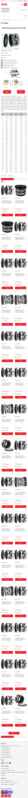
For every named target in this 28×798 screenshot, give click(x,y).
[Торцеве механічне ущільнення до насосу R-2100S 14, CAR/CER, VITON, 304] (7, 445)
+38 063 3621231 (5, 8)
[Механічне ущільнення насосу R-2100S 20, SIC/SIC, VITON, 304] (20, 409)
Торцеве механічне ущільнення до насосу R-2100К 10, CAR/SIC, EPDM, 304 (7, 603)
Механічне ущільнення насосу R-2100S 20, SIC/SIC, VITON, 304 (20, 420)
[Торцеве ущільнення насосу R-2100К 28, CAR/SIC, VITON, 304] (7, 409)
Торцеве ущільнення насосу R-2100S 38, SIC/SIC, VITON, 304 (6, 639)
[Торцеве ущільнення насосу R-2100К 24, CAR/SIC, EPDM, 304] (20, 299)
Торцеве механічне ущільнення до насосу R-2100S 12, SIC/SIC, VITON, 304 (20, 639)
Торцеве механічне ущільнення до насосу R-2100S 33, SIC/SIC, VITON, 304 (20, 238)
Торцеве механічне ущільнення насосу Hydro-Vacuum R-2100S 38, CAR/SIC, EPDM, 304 (7, 347)
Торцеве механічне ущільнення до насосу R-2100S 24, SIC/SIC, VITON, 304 (7, 566)
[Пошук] (25, 15)
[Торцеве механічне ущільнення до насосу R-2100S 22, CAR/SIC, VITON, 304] (7, 664)
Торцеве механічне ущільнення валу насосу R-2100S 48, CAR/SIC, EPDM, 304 (7, 202)
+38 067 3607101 (5, 10)
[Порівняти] (2, 218)
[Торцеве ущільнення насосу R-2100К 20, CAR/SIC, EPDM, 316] (7, 299)
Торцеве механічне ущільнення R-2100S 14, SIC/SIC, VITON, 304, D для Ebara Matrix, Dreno (20, 530)
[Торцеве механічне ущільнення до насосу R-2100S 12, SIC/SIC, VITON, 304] (20, 627)
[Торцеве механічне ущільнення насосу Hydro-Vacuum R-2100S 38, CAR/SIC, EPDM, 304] (7, 336)
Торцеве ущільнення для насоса (7, 770)
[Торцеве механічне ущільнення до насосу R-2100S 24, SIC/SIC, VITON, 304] (7, 554)
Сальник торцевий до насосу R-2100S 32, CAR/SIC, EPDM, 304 (6, 384)
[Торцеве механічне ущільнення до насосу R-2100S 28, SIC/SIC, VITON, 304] (7, 482)
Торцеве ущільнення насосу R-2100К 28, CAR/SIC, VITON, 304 (6, 420)
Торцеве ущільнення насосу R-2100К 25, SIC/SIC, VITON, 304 (6, 238)
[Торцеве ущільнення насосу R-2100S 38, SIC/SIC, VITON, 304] (7, 627)
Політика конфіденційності (6, 780)
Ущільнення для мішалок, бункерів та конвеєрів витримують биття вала (13, 773)
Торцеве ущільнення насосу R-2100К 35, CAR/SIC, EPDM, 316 (19, 201)
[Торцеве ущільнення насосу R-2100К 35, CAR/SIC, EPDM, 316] (20, 190)
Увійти (26, 0)
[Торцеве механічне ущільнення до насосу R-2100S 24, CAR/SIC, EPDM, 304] (20, 372)
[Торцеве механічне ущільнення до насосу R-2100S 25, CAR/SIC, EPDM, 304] (20, 336)
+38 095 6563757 (5, 11)
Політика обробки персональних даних (9, 782)
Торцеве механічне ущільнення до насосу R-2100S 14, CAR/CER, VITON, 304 (7, 457)
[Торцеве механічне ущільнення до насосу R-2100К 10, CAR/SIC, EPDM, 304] (7, 591)
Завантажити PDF (7, 91)
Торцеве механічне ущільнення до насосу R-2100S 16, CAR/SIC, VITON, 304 (20, 457)
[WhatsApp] (23, 10)
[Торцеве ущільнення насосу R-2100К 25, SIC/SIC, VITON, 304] (7, 226)
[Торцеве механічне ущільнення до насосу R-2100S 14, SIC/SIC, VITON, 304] (20, 591)
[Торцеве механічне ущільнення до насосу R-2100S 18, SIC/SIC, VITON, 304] (20, 263)
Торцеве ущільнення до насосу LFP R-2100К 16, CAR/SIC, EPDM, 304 (20, 493)
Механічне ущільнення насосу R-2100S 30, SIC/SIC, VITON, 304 (20, 675)
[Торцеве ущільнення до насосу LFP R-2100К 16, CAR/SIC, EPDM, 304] (20, 482)
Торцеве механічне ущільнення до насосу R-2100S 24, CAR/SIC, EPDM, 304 (20, 384)
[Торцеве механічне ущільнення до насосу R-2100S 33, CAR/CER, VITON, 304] (20, 700)
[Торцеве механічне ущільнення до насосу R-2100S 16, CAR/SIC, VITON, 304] (20, 445)
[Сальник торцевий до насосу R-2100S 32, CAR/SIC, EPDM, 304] (7, 372)
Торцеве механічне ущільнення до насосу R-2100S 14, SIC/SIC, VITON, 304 (20, 603)
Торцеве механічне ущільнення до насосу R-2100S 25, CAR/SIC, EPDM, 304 (20, 347)
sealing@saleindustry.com (7, 757)
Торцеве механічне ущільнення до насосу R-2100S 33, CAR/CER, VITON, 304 (20, 712)
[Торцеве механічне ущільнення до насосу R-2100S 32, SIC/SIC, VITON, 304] (7, 700)
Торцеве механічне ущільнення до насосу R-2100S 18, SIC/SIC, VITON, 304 (20, 274)
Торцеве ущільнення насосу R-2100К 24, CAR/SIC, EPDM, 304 (19, 311)
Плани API (3, 775)
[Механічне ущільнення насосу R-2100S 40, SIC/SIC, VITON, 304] (7, 263)
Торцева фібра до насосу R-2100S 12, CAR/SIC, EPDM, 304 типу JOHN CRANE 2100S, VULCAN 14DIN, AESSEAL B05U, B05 (7, 530)
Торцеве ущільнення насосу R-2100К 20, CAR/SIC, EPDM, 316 (6, 311)
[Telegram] (21, 10)
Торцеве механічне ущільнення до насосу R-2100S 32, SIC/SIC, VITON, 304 (7, 712)
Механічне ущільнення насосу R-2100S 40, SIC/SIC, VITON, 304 (7, 274)
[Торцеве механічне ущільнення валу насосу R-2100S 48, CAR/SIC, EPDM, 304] (7, 190)
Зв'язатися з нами (7, 792)
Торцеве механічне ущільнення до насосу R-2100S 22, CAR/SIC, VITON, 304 (7, 675)
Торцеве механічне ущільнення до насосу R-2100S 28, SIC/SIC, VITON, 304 (7, 493)
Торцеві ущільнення (5, 768)
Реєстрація (20, 0)
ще (14, 733)
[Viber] (26, 10)
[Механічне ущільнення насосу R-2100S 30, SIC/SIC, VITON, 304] (20, 664)
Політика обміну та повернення (7, 784)
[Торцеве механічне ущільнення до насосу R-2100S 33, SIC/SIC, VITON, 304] (20, 226)
